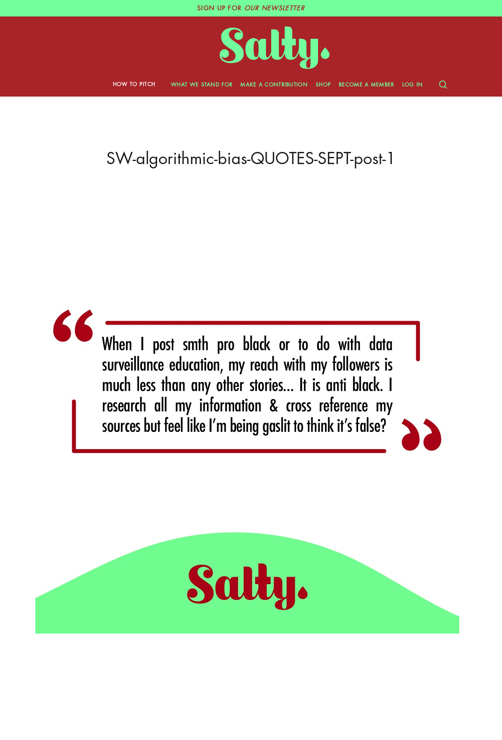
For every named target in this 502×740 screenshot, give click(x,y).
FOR (251, 8)
